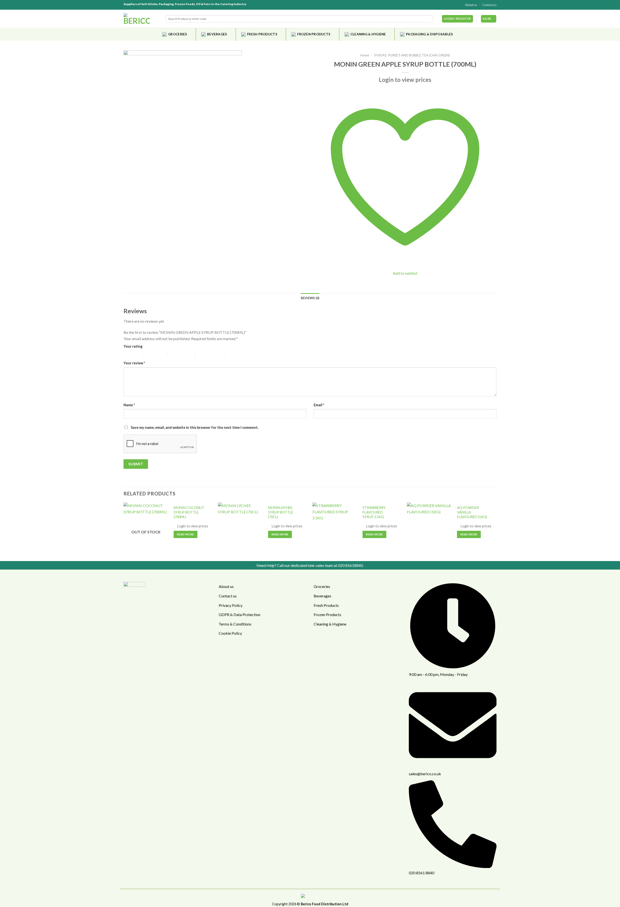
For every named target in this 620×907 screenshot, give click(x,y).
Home (364, 55)
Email (319, 405)
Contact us (489, 5)
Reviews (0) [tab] (310, 298)
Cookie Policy (230, 633)
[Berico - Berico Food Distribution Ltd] (137, 19)
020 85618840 (350, 565)
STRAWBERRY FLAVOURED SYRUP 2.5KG (374, 512)
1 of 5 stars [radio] (129, 354)
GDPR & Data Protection (239, 614)
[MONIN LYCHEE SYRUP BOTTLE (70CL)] (240, 529)
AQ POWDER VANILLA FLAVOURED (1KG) (472, 512)
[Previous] (123, 531)
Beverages (217, 34)
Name (129, 405)
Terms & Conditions (235, 624)
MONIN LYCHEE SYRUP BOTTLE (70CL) (280, 512)
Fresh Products (262, 34)
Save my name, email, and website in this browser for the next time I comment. (194, 427)
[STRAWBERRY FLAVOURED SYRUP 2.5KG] (334, 529)
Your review (134, 363)
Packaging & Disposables (429, 34)
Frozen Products (313, 34)
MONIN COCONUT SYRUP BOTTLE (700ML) (189, 512)
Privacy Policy (230, 605)
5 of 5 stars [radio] (233, 354)
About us (471, 5)
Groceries (177, 34)
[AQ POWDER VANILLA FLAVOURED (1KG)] (429, 529)
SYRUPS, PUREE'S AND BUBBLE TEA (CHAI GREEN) (412, 55)
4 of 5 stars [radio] (203, 354)
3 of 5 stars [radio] (176, 354)
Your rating (133, 346)
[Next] (496, 531)
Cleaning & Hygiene (368, 34)
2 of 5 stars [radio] (151, 354)
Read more (185, 534)
